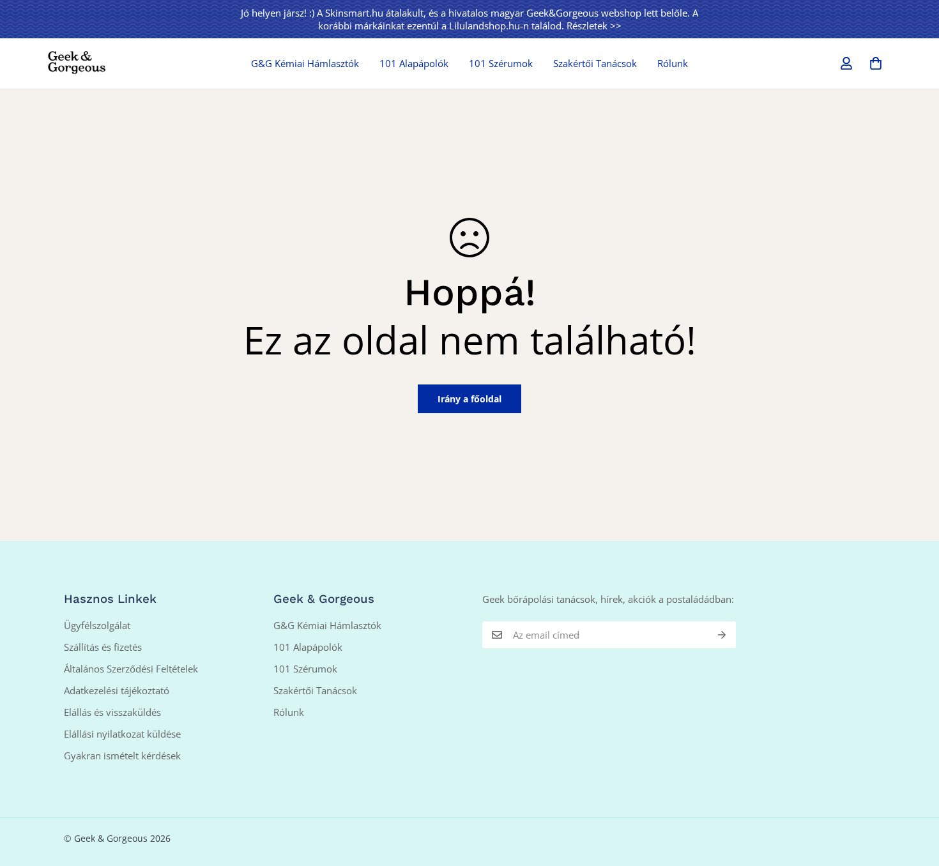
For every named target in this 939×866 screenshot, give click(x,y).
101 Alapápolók (413, 63)
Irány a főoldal (469, 399)
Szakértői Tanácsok (595, 63)
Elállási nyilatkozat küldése (122, 733)
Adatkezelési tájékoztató (116, 690)
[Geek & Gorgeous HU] (77, 63)
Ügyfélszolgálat (97, 625)
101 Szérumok (501, 63)
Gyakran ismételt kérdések (122, 755)
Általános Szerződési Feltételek (131, 668)
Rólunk (672, 63)
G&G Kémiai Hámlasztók (305, 63)
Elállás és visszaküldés (112, 712)
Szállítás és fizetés (103, 647)
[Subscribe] (722, 634)
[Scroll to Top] (914, 796)
